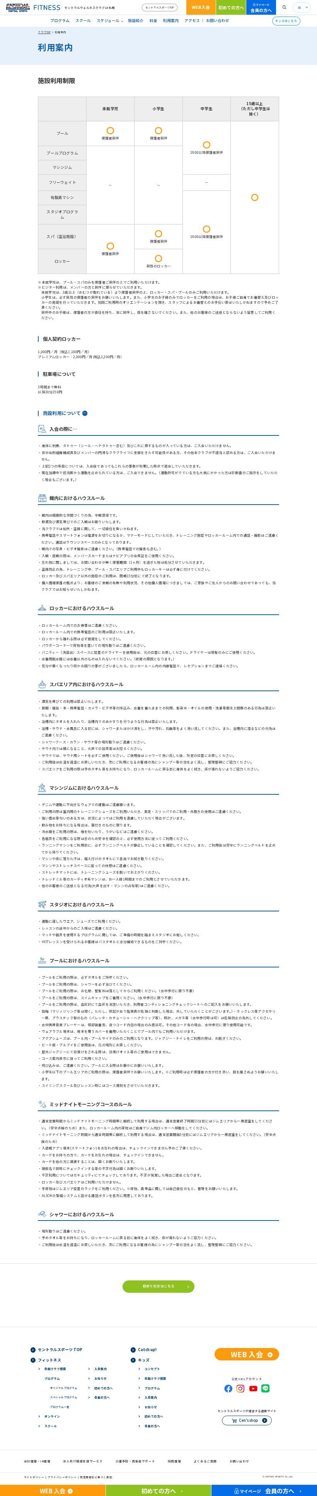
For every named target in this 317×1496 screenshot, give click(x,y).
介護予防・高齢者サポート (135, 1461)
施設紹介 (135, 20)
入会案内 (100, 1369)
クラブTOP (44, 32)
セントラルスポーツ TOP (60, 1349)
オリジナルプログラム (63, 1388)
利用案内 (171, 20)
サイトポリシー (34, 1477)
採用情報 (174, 1461)
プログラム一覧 (59, 1407)
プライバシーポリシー (62, 1477)
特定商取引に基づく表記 (96, 1477)
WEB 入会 (247, 1354)
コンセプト (152, 1369)
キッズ (144, 1360)
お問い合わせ (217, 20)
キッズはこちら (286, 21)
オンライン (52, 1416)
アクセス (192, 20)
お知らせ (100, 1378)
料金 (153, 20)
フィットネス (49, 1360)
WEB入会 (201, 7)
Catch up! (147, 1349)
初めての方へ (231, 7)
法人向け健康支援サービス (83, 1461)
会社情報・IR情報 (37, 1461)
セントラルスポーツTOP (159, 7)
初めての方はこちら (159, 1286)
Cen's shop (248, 1420)
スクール (83, 20)
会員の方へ (261, 8)
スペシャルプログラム (63, 1397)
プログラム (60, 20)
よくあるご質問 (205, 1461)
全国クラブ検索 (55, 1369)
